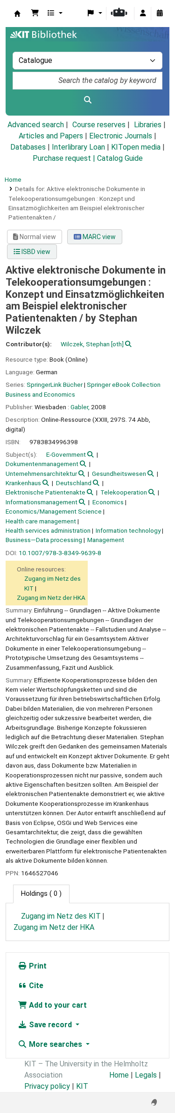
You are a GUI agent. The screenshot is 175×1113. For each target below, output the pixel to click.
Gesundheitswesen (119, 473)
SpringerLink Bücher (55, 384)
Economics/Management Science (54, 511)
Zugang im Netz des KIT (61, 916)
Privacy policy (47, 1086)
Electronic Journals (120, 135)
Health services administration (48, 530)
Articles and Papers (51, 135)
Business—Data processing (44, 539)
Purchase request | (65, 158)
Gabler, (80, 407)
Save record (50, 1024)
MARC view (98, 236)
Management (105, 539)
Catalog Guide (120, 158)
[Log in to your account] (143, 13)
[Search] (87, 100)
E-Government (66, 454)
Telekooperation (123, 492)
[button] (35, 13)
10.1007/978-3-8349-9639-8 (60, 552)
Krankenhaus (23, 483)
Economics (108, 502)
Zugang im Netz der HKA (51, 597)
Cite (35, 985)
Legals (146, 1075)
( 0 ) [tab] (41, 894)
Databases (28, 147)
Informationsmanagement (41, 502)
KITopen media (136, 147)
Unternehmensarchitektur (41, 473)
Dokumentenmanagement (42, 463)
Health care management (41, 521)
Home (13, 179)
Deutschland (73, 483)
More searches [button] (55, 1044)
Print (37, 966)
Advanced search (35, 124)
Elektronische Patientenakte (45, 492)
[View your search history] (160, 13)
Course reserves (99, 124)
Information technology (128, 530)
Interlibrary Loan (78, 147)
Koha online (17, 13)
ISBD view (35, 251)
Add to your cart (57, 1005)
